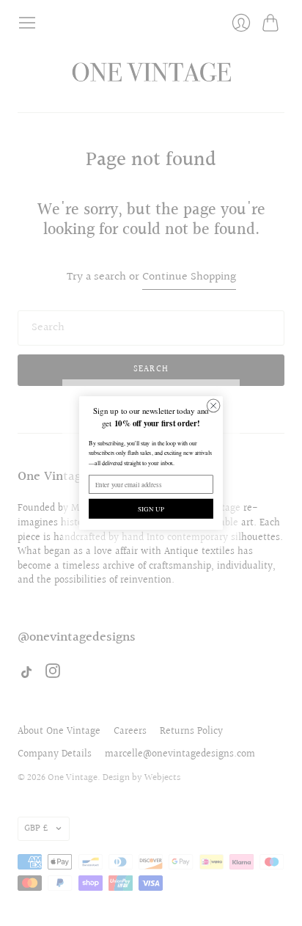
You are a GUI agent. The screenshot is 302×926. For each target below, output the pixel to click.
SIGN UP (150, 508)
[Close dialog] (213, 405)
